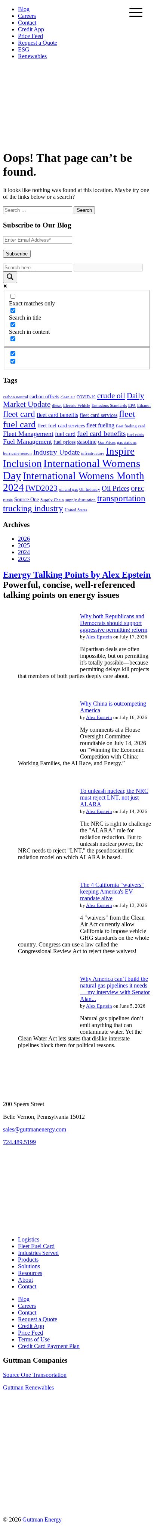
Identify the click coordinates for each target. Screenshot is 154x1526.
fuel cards (135, 435)
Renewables (32, 56)
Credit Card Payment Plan (49, 1346)
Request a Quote (37, 43)
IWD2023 (41, 488)
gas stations (126, 442)
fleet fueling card (130, 426)
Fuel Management (27, 441)
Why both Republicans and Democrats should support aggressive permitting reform (113, 623)
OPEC (137, 489)
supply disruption (80, 500)
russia (8, 500)
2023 (24, 559)
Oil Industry (89, 489)
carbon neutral (15, 397)
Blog (24, 9)
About (25, 1280)
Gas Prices (107, 442)
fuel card (65, 434)
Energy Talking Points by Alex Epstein (77, 575)
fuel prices (64, 442)
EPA (132, 406)
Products (28, 1259)
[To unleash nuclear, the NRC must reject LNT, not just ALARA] (36, 843)
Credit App (31, 29)
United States (76, 510)
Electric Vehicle (76, 406)
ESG (24, 49)
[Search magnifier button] (10, 277)
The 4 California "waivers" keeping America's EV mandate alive (112, 891)
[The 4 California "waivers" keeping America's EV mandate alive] (36, 937)
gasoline (86, 442)
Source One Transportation (35, 1375)
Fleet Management (28, 433)
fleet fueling (100, 425)
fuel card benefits (101, 433)
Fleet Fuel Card (36, 1246)
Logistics (28, 1239)
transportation (121, 498)
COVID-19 (86, 397)
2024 (24, 552)
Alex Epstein (99, 637)
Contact (27, 22)
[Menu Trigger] (136, 12)
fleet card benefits (57, 415)
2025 (24, 545)
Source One (26, 499)
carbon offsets (44, 396)
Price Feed (30, 36)
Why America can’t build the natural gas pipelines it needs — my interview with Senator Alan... (115, 989)
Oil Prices (115, 488)
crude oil (111, 396)
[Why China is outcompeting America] (36, 756)
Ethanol (144, 406)
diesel (57, 406)
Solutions (29, 1266)
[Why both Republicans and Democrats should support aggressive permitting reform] (36, 669)
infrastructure (92, 453)
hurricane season (17, 453)
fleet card (19, 414)
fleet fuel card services (61, 425)
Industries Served (38, 1253)
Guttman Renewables (28, 1387)
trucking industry (33, 508)
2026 (24, 539)
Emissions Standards (109, 406)
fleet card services (98, 415)
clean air (68, 397)
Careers (27, 16)
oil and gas (68, 489)
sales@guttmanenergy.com (34, 1129)
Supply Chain (52, 500)
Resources (30, 1273)
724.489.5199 (19, 1142)
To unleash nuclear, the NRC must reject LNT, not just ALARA (114, 797)
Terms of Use (34, 1339)
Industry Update (56, 452)
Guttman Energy (42, 1519)
